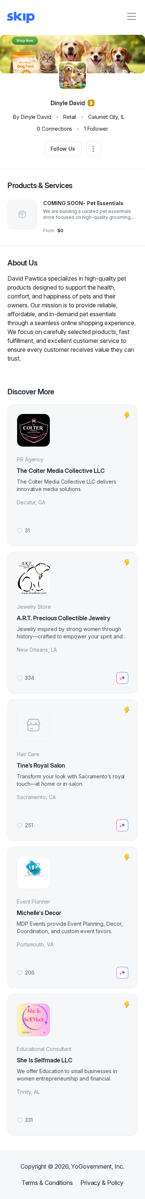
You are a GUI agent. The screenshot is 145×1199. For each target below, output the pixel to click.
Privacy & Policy (101, 1182)
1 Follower (96, 129)
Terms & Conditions (47, 1182)
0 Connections (54, 129)
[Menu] (131, 16)
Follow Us (63, 149)
